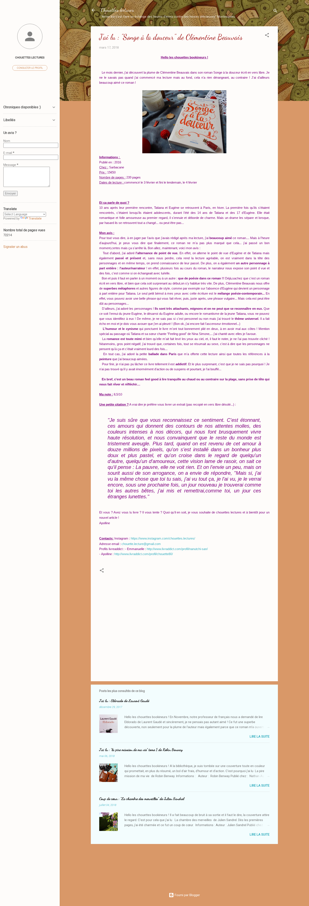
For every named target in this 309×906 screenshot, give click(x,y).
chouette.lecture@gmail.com (141, 544)
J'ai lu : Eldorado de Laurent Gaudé (124, 700)
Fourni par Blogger (187, 895)
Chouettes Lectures (30, 57)
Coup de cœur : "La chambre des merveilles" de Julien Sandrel (141, 798)
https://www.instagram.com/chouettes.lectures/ (163, 538)
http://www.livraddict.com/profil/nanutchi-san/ (177, 549)
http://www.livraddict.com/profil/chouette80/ (143, 554)
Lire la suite (259, 736)
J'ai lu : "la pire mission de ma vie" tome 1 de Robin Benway (141, 749)
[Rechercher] (275, 11)
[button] (266, 36)
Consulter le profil (30, 67)
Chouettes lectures (117, 10)
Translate (35, 218)
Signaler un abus (15, 247)
